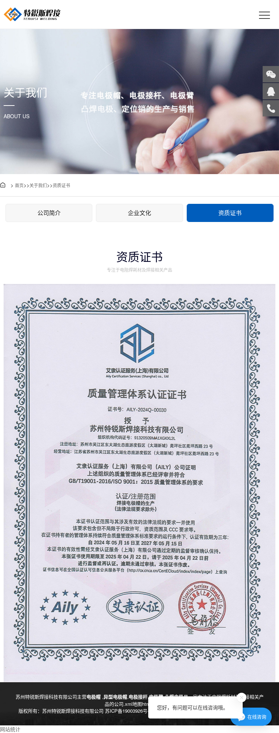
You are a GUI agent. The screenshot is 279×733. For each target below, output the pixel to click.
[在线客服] (271, 91)
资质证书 (61, 185)
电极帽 (94, 696)
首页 (19, 185)
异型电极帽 (115, 696)
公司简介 (49, 213)
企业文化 (139, 213)
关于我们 (38, 185)
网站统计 (10, 729)
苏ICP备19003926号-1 (128, 710)
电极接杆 (138, 696)
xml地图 (133, 703)
